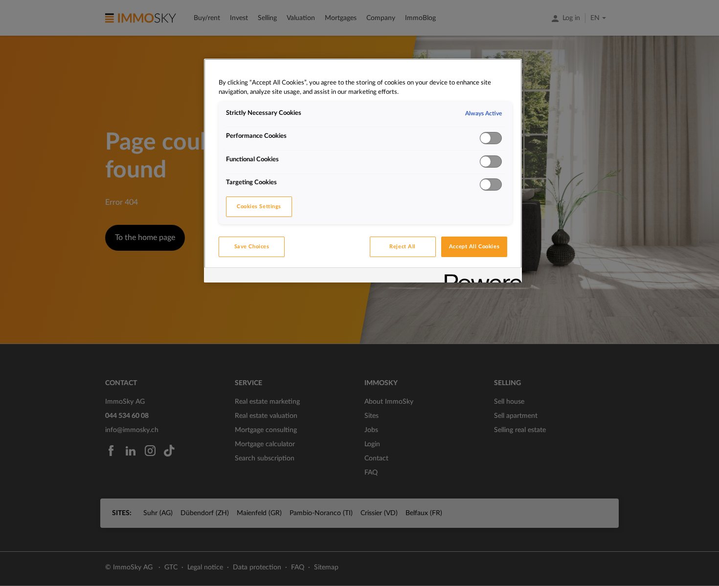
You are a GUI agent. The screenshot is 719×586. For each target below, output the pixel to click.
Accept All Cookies (474, 246)
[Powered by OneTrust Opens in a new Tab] (480, 276)
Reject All (402, 246)
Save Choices (252, 246)
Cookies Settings (259, 206)
